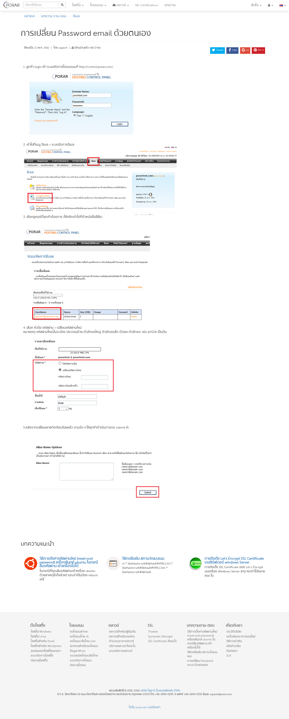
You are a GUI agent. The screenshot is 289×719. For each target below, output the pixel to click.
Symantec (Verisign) (160, 636)
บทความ (170, 5)
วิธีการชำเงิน (234, 641)
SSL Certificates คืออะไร (162, 641)
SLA (228, 655)
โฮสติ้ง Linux (38, 636)
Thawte (153, 631)
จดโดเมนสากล (78, 631)
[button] (120, 5)
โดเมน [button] (96, 5)
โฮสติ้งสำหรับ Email (42, 641)
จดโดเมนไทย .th (79, 636)
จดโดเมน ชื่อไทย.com (83, 641)
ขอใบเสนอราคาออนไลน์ (240, 636)
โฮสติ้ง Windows (41, 631)
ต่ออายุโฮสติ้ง (39, 660)
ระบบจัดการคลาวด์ (120, 650)
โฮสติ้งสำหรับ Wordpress (46, 646)
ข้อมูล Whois (77, 650)
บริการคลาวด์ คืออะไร (122, 646)
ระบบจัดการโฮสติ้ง (42, 655)
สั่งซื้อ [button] (255, 5)
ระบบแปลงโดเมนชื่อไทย (84, 655)
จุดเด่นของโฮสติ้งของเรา (46, 650)
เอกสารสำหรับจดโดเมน (84, 646)
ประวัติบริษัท (233, 631)
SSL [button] (145, 5)
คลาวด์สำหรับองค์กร (122, 636)
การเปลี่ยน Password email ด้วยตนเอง (200, 662)
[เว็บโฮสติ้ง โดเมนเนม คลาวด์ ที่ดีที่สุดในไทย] (11, 4)
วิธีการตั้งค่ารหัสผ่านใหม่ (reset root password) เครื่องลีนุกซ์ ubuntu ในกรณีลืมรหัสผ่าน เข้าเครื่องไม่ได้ (202, 639)
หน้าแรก (29, 16)
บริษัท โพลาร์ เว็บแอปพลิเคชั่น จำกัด (160, 690)
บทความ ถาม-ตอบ (53, 16)
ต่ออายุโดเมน (78, 665)
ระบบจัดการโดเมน (81, 660)
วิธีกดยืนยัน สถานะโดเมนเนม (202, 654)
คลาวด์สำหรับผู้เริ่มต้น (122, 631)
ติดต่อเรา (232, 650)
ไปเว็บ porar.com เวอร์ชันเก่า (144, 707)
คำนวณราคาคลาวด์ (121, 641)
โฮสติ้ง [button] (77, 5)
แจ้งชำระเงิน (233, 646)
